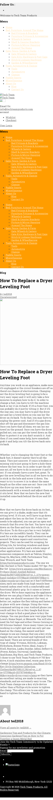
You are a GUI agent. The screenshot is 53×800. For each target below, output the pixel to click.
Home (9, 27)
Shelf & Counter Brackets (25, 42)
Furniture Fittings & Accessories (29, 36)
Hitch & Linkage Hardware (26, 59)
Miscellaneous (14, 80)
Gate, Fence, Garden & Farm (21, 50)
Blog (13, 86)
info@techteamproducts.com (16, 109)
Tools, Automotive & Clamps (21, 65)
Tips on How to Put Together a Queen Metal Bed (22, 737)
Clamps (15, 74)
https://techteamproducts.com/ (17, 562)
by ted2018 (6, 294)
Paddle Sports (13, 77)
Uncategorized (8, 297)
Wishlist (11, 117)
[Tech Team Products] (7, 94)
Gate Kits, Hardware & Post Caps (29, 56)
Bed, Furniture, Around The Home (24, 30)
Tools (14, 68)
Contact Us (17, 89)
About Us (11, 83)
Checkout (11, 120)
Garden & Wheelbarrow (24, 62)
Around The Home (21, 48)
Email (3, 750)
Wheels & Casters (21, 39)
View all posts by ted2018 (15, 727)
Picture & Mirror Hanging (25, 45)
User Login (6, 125)
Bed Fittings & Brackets (24, 33)
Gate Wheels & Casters (23, 53)
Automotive (18, 71)
